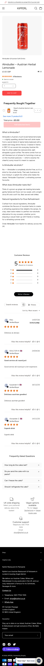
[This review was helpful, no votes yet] (33, 341)
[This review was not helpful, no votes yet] (37, 341)
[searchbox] (13, 305)
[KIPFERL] (22, 8)
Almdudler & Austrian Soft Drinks (13, 59)
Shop (4, 552)
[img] (40, 71)
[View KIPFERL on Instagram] (4, 644)
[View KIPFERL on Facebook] (9, 644)
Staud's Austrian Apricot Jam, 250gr (23, 109)
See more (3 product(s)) (12, 116)
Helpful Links (6, 560)
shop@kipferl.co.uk (21, 533)
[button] (35, 8)
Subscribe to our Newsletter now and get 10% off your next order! (24, 2)
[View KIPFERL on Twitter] (14, 644)
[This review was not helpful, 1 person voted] (37, 409)
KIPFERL (10, 655)
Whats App (9, 602)
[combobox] (31, 311)
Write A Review (23, 294)
